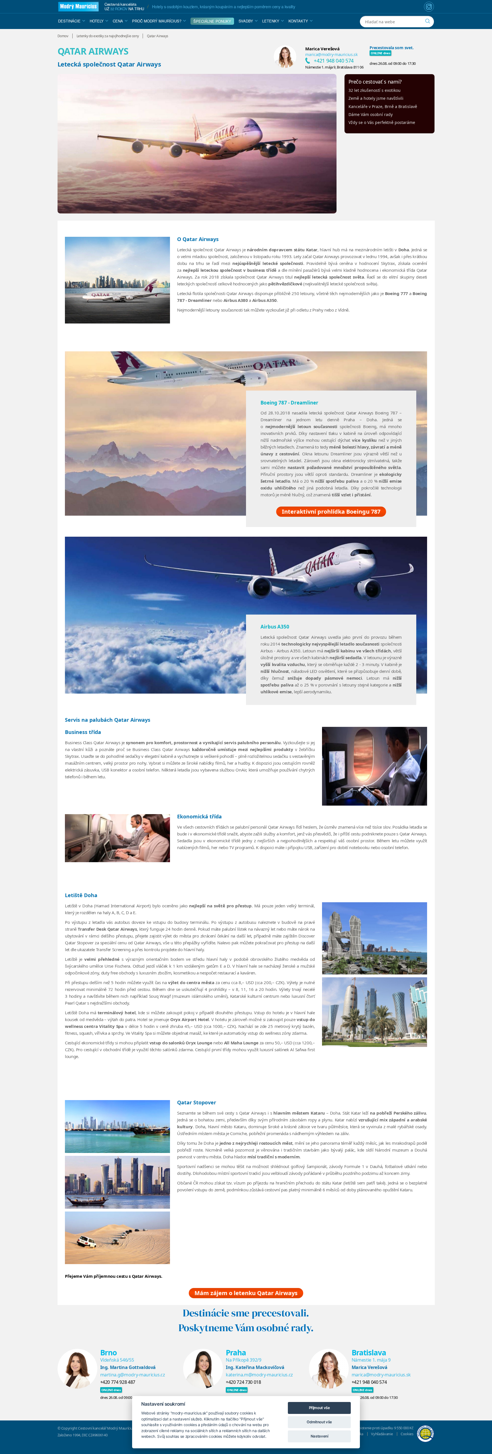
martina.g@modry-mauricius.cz (132, 1375)
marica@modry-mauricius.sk (331, 54)
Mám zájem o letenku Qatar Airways (246, 1293)
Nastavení (319, 1436)
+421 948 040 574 (333, 60)
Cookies (407, 1433)
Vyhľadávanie (382, 1433)
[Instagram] (429, 7)
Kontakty (298, 21)
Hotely (97, 21)
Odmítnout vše (319, 1422)
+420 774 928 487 (117, 1382)
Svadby (246, 21)
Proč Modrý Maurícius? (156, 21)
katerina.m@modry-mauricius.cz (259, 1375)
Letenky (270, 21)
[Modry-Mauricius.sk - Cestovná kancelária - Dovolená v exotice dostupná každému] (78, 7)
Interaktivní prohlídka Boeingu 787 (331, 511)
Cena (118, 21)
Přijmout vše (319, 1407)
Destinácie (69, 21)
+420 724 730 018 (243, 1382)
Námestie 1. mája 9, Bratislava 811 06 (334, 67)
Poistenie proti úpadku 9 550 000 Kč (385, 1427)
